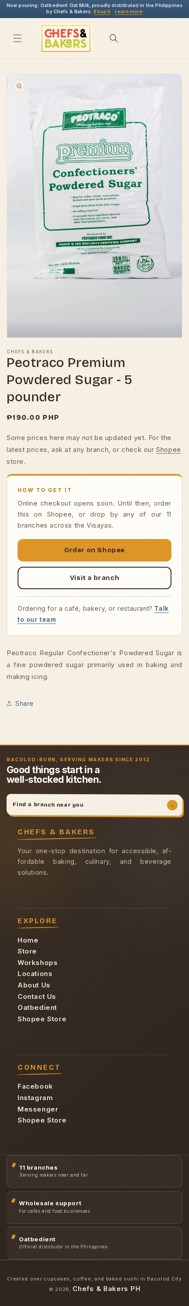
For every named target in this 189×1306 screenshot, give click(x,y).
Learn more (129, 12)
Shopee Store (42, 1019)
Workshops (38, 962)
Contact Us (37, 996)
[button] (17, 38)
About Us (34, 985)
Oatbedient (37, 1007)
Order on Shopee (94, 550)
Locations (35, 973)
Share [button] (24, 703)
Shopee (168, 449)
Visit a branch (94, 578)
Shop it (101, 12)
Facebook (35, 1086)
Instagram (35, 1097)
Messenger (38, 1109)
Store (27, 951)
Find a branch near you (94, 804)
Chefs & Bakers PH (106, 1288)
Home (28, 940)
